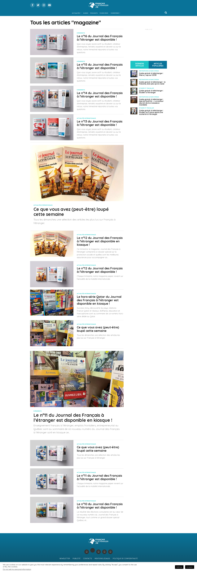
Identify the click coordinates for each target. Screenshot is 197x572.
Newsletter (65, 559)
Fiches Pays (104, 13)
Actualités (76, 13)
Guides (85, 13)
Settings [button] (179, 567)
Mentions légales (102, 559)
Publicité (76, 559)
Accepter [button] (190, 567)
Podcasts (94, 13)
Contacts (87, 559)
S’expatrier (115, 13)
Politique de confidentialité (125, 559)
